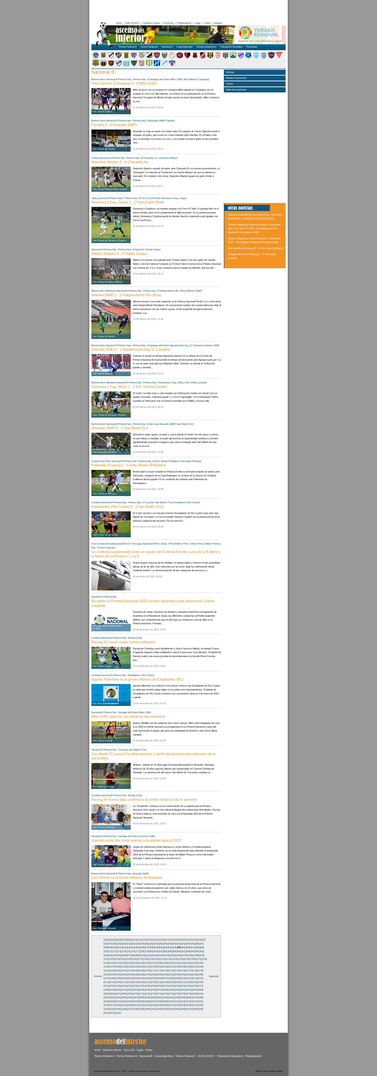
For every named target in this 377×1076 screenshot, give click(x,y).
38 (160, 943)
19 (176, 939)
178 (195, 970)
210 (183, 978)
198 (112, 978)
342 (159, 1009)
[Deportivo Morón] (218, 57)
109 (196, 955)
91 (201, 951)
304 (136, 1001)
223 (159, 982)
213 (200, 978)
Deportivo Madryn (168, 158)
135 (142, 963)
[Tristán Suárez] (172, 65)
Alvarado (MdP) (157, 120)
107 (184, 955)
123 (175, 959)
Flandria (170, 120)
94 (114, 955)
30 (124, 943)
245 (189, 985)
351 (112, 1013)
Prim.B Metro (175, 543)
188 (153, 974)
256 (153, 989)
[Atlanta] (134, 57)
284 (118, 997)
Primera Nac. (125, 79)
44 (188, 943)
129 (106, 963)
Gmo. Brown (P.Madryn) (167, 461)
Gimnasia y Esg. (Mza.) (172, 382)
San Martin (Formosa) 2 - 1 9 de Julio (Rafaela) (256, 248)
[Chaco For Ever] (164, 57)
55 (137, 947)
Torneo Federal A (127, 46)
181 (112, 974)
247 (200, 985)
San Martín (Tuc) (164, 502)
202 (136, 978)
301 (118, 1001)
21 (185, 939)
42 (179, 943)
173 (165, 970)
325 (159, 1005)
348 (195, 1009)
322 (142, 1005)
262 (189, 989)
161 (195, 966)
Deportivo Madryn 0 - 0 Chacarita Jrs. (120, 162)
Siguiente (213, 976)
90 (197, 951)
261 (183, 989)
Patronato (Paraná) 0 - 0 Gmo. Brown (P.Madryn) (128, 465)
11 (139, 939)
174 (171, 970)
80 (151, 951)
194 (189, 974)
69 (201, 947)
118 (145, 959)
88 (188, 951)
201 (130, 978)
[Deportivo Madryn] (210, 57)
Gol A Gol (168, 23)
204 (147, 978)
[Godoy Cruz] (263, 57)
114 (123, 959)
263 (195, 989)
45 (192, 943)
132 (124, 963)
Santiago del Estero (159, 79)
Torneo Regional (149, 46)
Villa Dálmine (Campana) (196, 79)
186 (142, 974)
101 (149, 955)
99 (137, 955)
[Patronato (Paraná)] (111, 65)
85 (174, 951)
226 (177, 982)
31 (128, 943)
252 (130, 989)
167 (130, 970)
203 (142, 978)
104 (166, 955)
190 (165, 974)
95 (119, 955)
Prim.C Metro (190, 543)
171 (153, 970)
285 (124, 997)
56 (142, 947)
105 (172, 955)
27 (110, 943)
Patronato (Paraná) (191, 461)
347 (189, 1009)
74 (124, 951)
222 (153, 982)
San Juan (154, 424)
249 (112, 989)
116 (134, 959)
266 (112, 993)
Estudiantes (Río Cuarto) (187, 502)
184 (130, 974)
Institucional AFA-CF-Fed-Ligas (125, 543)
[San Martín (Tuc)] (141, 65)
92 (105, 955)
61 (165, 947)
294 (177, 997)
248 (106, 989)
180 (106, 974)
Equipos (218, 23)
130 (112, 963)
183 (124, 974)
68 (197, 947)
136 (147, 963)
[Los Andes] (279, 57)
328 (177, 1005)
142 (183, 963)
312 (183, 1001)
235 (130, 985)
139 (165, 963)
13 (148, 939)
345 (177, 1009)
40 (169, 943)
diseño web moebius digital (269, 1071)
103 (161, 955)
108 (190, 955)
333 (106, 1009)
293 (171, 997)
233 (118, 985)
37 (156, 943)
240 (159, 985)
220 (142, 982)
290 (153, 997)
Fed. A (94, 543)
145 (200, 963)
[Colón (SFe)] (187, 57)
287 (136, 997)
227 (183, 982)
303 (130, 1001)
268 (124, 993)
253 (136, 989)
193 (183, 974)
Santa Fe (139, 249)
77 (137, 951)
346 (183, 1009)
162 (200, 966)
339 (142, 1009)
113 (117, 959)
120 (157, 959)
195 (195, 974)
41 (174, 943)
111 (106, 959)
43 (183, 943)
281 (200, 993)
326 (165, 1005)
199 (118, 978)
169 (142, 970)
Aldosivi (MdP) (194, 290)
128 (204, 959)
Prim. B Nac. (161, 543)
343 (165, 1009)
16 (162, 939)
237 (142, 985)
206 (159, 978)
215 (112, 982)
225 (171, 982)
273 (153, 993)
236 (136, 985)
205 (153, 978)
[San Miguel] (149, 65)
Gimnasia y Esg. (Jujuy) (174, 198)
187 (147, 974)
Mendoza (111, 290)
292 (165, 997)
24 (199, 939)
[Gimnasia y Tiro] (256, 57)
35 (147, 943)
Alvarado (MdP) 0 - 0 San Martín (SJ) (119, 428)
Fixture (229, 83)
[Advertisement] (155, 10)
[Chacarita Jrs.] (157, 57)
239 (153, 985)
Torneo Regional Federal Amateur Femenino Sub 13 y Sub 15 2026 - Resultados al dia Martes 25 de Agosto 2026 (254, 228)
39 (165, 943)
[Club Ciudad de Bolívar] (172, 57)
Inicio (119, 23)
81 (156, 951)
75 (128, 951)
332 (200, 1005)
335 (118, 1009)
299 (106, 1001)
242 (171, 985)
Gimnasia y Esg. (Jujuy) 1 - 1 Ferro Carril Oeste (127, 202)
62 (169, 947)
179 (200, 970)
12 (144, 939)
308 (159, 1001)
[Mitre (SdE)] (96, 65)
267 (118, 993)
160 (189, 966)
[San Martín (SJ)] (134, 65)
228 (189, 982)
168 (136, 970)
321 (136, 1005)
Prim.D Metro (205, 543)
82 (160, 951)
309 (165, 1001)
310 (171, 1001)
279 (189, 993)
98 (133, 955)
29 (119, 943)
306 (147, 1001)
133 (130, 963)
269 (130, 993)
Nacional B (167, 46)
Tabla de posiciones (236, 89)
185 (136, 974)
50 (114, 947)
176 (183, 970)
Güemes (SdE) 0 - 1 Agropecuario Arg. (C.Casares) (130, 349)
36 (151, 943)
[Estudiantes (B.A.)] (225, 57)
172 (159, 970)
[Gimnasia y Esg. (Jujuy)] (248, 57)
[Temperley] (164, 65)
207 (165, 978)
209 (177, 978)
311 (177, 1001)
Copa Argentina (184, 46)
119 (151, 959)
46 (197, 943)
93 (110, 955)
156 (165, 966)
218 (130, 982)
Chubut (95, 158)
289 (147, 997)
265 (106, 993)
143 (189, 963)
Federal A (103, 543)
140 (171, 963)
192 (177, 974)
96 (124, 955)
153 (147, 966)
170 (147, 970)
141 (177, 963)
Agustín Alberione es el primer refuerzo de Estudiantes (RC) (137, 679)
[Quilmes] (118, 65)
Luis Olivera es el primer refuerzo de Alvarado (126, 877)
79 (147, 951)
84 (169, 951)
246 (195, 985)
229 (195, 982)
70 (105, 951)
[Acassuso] (96, 57)
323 (147, 1005)
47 (201, 943)
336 (124, 1009)
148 (118, 966)
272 (147, 993)
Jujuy (94, 198)
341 (153, 1009)
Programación (184, 23)
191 (171, 974)
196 (200, 974)
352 (118, 1013)
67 (192, 947)
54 (133, 947)
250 (118, 989)
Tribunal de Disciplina (231, 46)
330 (189, 1005)
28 (114, 943)
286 (130, 997)
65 (183, 947)
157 (171, 966)
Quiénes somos (151, 23)
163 (106, 970)
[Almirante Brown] (126, 57)
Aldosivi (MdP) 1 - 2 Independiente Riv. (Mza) (126, 295)
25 (203, 939)
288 (142, 997)
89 (192, 951)
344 (171, 1009)
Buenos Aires (98, 79)
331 (195, 1005)
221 (147, 982)
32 (133, 943)
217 (124, 982)
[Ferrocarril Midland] (241, 57)
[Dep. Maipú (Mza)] (202, 57)
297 (195, 997)
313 (188, 1001)
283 (112, 997)
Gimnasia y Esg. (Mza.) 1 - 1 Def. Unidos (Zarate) (129, 387)
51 (119, 947)
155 (159, 966)
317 (112, 1005)
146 (106, 966)
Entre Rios (105, 461)
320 (130, 1005)
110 (202, 955)
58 (151, 947)
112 (111, 959)
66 (188, 947)
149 (124, 966)
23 (194, 939)
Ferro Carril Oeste (151, 198)
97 (128, 955)
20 (180, 939)
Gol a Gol (129, 1050)
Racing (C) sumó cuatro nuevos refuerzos (123, 642)
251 (124, 989)
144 (195, 963)
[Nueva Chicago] (103, 65)
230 (200, 982)
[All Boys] (111, 57)
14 (153, 939)
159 (183, 966)
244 (183, 985)
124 (181, 959)
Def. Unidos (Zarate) (196, 382)
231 (106, 985)
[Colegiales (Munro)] (180, 57)
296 (189, 997)
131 (118, 963)
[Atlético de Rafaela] (141, 57)
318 (118, 1005)
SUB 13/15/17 (132, 23)
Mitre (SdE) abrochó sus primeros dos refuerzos (128, 716)
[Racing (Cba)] (126, 65)
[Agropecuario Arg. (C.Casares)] (103, 57)
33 (137, 943)
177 (189, 970)
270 (136, 993)
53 (128, 947)
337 (130, 1009)
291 (159, 997)
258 (165, 989)
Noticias (230, 72)
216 (118, 982)
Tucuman (149, 502)
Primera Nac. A (140, 120)
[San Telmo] (157, 65)
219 (136, 982)
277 (177, 993)
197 (106, 978)
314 (194, 1001)
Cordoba (96, 502)
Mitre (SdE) (177, 79)
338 (136, 1009)
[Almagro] (118, 57)
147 (112, 966)
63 (174, 947)
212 (194, 978)
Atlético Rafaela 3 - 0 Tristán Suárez (119, 254)
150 (130, 966)
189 (159, 974)
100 (143, 955)
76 (133, 951)
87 (183, 951)
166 (124, 970)
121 (163, 959)
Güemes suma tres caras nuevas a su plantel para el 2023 (136, 840)
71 (110, 951)
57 (147, 947)
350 (106, 1013)
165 (118, 970)
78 (142, 951)
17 (167, 939)
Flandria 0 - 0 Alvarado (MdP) (114, 125)
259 (171, 989)
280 (195, 993)
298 (200, 997)
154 (153, 966)
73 (119, 951)
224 (165, 982)
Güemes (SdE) (211, 345)
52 (124, 947)
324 (153, 1005)
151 (136, 966)
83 (165, 951)
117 (140, 959)
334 (112, 1009)
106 (178, 955)
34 (142, 943)
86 (179, 951)
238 (147, 985)
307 (153, 1001)
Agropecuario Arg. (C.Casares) (186, 345)
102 (155, 955)
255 (147, 989)
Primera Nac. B (141, 79)
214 (106, 982)
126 (192, 959)
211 (188, 978)
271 (142, 993)
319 (124, 1005)
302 (124, 1001)
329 (183, 1005)
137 (153, 963)
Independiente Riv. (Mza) (173, 290)
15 (157, 939)
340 (147, 1009)
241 (165, 985)
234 (124, 985)
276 (171, 993)
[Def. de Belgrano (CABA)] (195, 57)
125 (186, 959)
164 (112, 970)
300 (112, 1001)
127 (198, 959)
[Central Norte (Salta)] (149, 57)
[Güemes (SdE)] (271, 57)
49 (110, 947)
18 (171, 939)
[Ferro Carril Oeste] (233, 57)
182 (118, 974)
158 (177, 966)
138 (159, 963)
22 (189, 939)
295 (183, 997)
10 (135, 939)
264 (200, 989)
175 (177, 970)
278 (183, 993)
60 (160, 947)
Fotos (207, 23)
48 (105, 947)
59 (156, 947)
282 (106, 997)
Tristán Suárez (153, 249)
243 (177, 985)
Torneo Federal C (185, 1056)
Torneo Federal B (127, 1056)
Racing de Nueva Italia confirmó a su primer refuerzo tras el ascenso (144, 799)
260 (177, 989)
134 (136, 963)
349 (200, 1009)
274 (159, 993)
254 (142, 989)
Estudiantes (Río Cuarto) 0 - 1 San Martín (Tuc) (127, 507)
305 (142, 1001)
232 (112, 985)
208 (171, 978)
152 (142, 966)
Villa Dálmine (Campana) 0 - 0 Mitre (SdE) (124, 83)
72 (114, 951)
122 (169, 959)
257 (159, 989)
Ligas (198, 23)
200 (124, 978)
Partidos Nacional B (236, 78)
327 (171, 1005)
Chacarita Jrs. (151, 158)
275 (165, 993)
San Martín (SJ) (185, 424)
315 (200, 1001)
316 (106, 1005)
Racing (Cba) (135, 638)
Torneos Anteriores (206, 46)
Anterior (98, 976)
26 (105, 943)
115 (128, 959)
